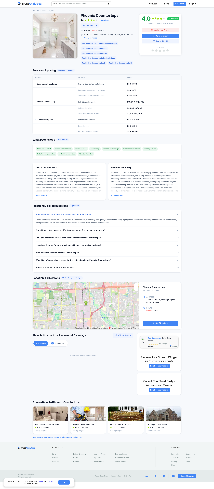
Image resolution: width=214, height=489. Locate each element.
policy (50, 481)
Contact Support (187, 476)
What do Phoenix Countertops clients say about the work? (63, 214)
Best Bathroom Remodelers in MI (94, 53)
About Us (175, 458)
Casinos (76, 461)
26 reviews (104, 20)
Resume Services (122, 458)
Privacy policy (116, 476)
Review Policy (128, 476)
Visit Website (91, 26)
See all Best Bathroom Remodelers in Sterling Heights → (57, 437)
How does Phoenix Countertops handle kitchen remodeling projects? (68, 245)
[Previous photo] (36, 36)
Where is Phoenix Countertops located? (55, 267)
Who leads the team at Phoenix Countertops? (57, 253)
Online (75, 458)
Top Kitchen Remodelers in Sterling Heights (98, 58)
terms (40, 481)
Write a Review (162, 36)
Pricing (166, 4)
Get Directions (90, 38)
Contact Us (190, 454)
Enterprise (175, 454)
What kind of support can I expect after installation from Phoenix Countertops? (73, 260)
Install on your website (159, 366)
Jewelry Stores (100, 454)
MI (38, 11)
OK (64, 482)
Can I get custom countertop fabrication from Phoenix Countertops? (68, 238)
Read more (40, 196)
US (34, 11)
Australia (55, 461)
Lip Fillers (97, 458)
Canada (55, 458)
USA (54, 454)
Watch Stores (120, 461)
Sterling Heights (48, 11)
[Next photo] (74, 36)
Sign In (193, 4)
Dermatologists (121, 454)
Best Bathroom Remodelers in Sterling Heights (99, 43)
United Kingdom (79, 454)
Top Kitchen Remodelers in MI (120, 63)
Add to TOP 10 (162, 41)
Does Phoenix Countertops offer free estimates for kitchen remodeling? (70, 230)
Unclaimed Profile (162, 30)
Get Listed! (179, 4)
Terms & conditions (101, 476)
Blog (173, 465)
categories (57, 448)
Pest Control (99, 461)
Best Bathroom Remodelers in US (94, 48)
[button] (108, 30)
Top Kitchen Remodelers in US (93, 63)
